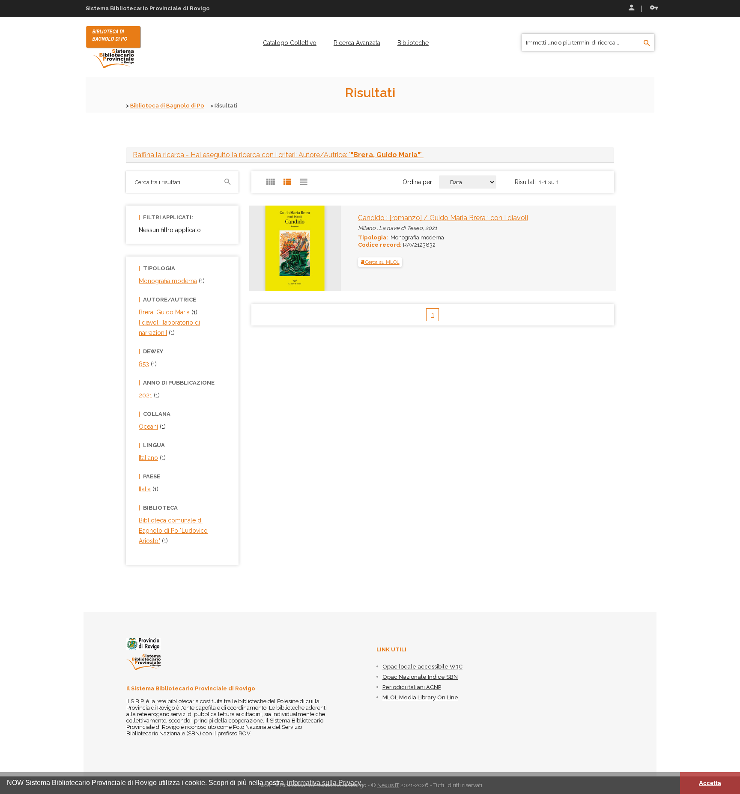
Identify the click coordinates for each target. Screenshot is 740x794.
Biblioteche (413, 42)
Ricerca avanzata (357, 42)
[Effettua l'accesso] (631, 8)
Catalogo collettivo (289, 42)
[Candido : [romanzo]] (279, 248)
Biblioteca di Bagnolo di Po (167, 105)
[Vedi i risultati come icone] (270, 182)
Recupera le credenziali (652, 8)
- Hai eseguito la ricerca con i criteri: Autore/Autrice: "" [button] (278, 155)
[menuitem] (289, 43)
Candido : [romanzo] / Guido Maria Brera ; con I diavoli (443, 218)
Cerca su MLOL (382, 262)
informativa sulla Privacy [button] (324, 782)
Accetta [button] (710, 782)
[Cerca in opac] (647, 43)
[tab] (370, 154)
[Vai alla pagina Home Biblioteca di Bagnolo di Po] (113, 46)
